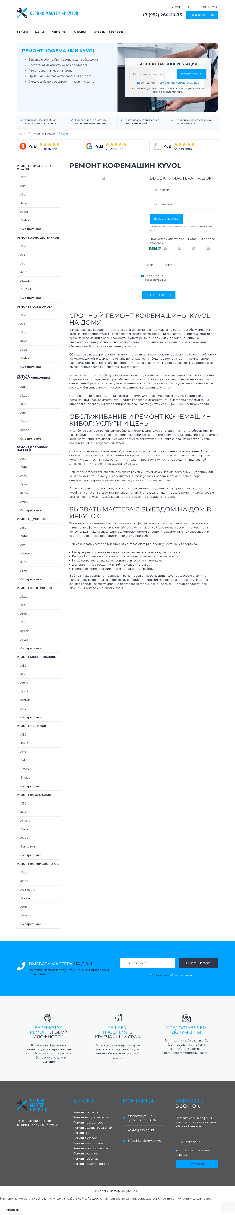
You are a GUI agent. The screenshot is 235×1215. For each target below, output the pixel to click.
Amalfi (24, 421)
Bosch (24, 769)
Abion (24, 881)
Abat (23, 246)
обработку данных (156, 280)
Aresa (24, 211)
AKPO (24, 467)
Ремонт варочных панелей (32, 449)
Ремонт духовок (31, 519)
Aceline (25, 898)
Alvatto (25, 820)
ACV (23, 404)
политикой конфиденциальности (185, 1198)
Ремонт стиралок (85, 1112)
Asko (23, 484)
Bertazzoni (27, 846)
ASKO (24, 743)
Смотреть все (31, 229)
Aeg (23, 412)
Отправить (197, 1164)
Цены (39, 31)
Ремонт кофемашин (43, 133)
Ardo (23, 203)
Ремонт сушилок (31, 726)
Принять (12, 1210)
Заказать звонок (202, 15)
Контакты (58, 31)
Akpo (24, 341)
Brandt (25, 777)
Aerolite (25, 915)
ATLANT (25, 289)
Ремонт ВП (81, 1133)
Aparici (24, 430)
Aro (22, 263)
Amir (23, 545)
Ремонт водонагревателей (33, 377)
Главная (21, 133)
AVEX (24, 501)
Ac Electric (27, 889)
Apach (24, 631)
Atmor (24, 493)
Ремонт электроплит (35, 588)
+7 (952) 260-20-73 (162, 15)
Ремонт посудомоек (34, 306)
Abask (24, 395)
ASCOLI (25, 280)
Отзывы (80, 31)
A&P (23, 387)
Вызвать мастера (166, 218)
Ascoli (24, 476)
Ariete (24, 829)
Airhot (24, 613)
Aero (23, 907)
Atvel (24, 751)
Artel (23, 272)
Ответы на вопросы (109, 31)
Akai (23, 186)
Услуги (22, 31)
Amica (24, 682)
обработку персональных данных (179, 83)
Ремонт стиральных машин (34, 167)
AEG (23, 177)
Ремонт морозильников (37, 657)
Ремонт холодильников (38, 237)
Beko (24, 760)
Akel (23, 194)
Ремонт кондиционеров (38, 864)
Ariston (25, 220)
